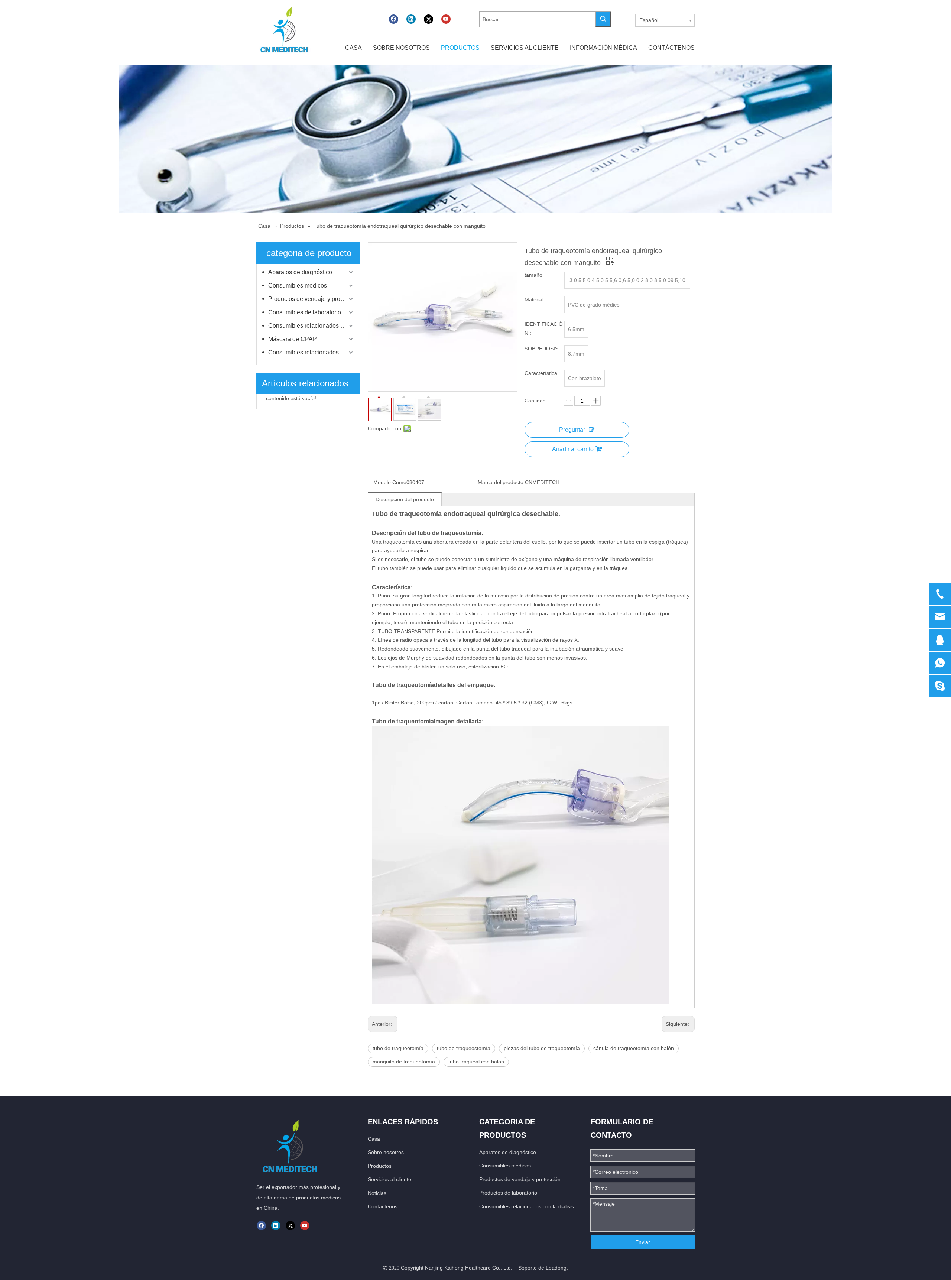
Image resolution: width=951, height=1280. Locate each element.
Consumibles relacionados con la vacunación (311, 352)
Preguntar (572, 430)
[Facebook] (393, 19)
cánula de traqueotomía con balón (633, 1048)
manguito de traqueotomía (404, 1061)
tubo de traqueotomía (398, 1048)
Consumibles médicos (297, 285)
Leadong (556, 1268)
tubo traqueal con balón (476, 1061)
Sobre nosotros (386, 1152)
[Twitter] (428, 19)
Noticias (377, 1193)
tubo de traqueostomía (463, 1048)
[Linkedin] (411, 19)
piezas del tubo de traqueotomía (542, 1048)
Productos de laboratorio (508, 1193)
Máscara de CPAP (292, 339)
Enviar (642, 1242)
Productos (380, 1166)
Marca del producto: (501, 482)
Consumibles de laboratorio (304, 312)
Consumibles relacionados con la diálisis (311, 326)
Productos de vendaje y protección (311, 299)
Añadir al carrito (573, 449)
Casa (374, 1139)
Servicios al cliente (389, 1179)
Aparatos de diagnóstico (300, 272)
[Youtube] (446, 19)
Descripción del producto (405, 499)
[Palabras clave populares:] (603, 19)
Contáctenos (382, 1206)
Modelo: (382, 482)
